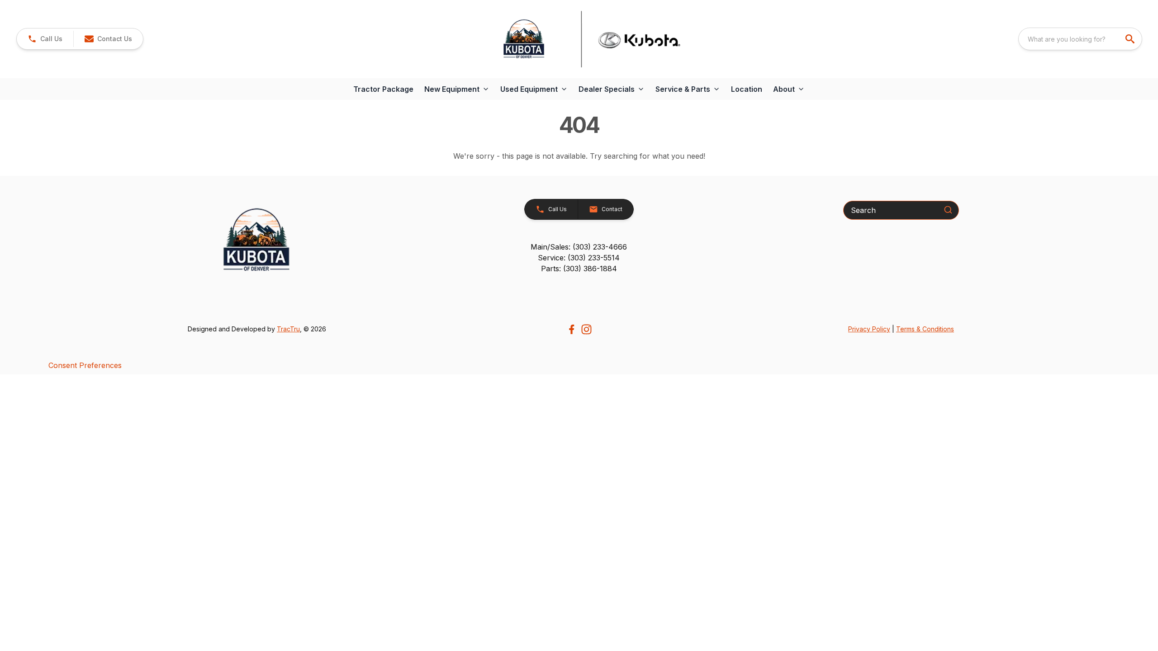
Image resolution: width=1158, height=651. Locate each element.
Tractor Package (383, 89)
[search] (1131, 38)
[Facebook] (571, 329)
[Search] (948, 209)
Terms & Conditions (925, 329)
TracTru (288, 329)
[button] (45, 39)
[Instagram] (586, 329)
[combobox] (1080, 39)
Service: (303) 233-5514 (579, 257)
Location (746, 89)
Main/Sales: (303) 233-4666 (579, 246)
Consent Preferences (85, 365)
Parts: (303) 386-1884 (579, 268)
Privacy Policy (869, 329)
